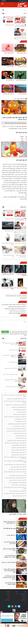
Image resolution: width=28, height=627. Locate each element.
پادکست (16, 592)
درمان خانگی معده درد (10, 535)
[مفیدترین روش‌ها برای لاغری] (20, 75)
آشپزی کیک (24, 295)
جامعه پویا (24, 126)
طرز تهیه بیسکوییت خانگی (9, 53)
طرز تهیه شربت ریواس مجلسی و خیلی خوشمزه (16, 306)
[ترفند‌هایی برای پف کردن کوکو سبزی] (21, 551)
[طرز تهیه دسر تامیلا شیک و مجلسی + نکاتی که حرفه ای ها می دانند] (21, 578)
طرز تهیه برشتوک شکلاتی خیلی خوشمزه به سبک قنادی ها (15, 308)
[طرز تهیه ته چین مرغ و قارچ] (8, 88)
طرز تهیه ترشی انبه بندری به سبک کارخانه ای (17, 310)
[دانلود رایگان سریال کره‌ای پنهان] (8, 269)
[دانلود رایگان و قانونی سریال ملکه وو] (20, 282)
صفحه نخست (7, 592)
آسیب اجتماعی (23, 600)
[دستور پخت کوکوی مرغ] (20, 61)
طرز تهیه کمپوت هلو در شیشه (11, 295)
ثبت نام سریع (7, 620)
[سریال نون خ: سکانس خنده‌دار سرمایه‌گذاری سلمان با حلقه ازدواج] (21, 571)
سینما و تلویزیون (23, 594)
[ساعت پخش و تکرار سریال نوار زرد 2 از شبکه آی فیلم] (21, 524)
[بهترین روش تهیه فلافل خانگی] (21, 530)
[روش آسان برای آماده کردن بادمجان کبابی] (21, 544)
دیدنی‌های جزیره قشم (22, 93)
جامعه (25, 592)
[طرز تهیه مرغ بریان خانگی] (20, 48)
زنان (25, 602)
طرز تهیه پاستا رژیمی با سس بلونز (8, 562)
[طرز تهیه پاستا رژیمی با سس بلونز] (21, 564)
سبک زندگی (24, 596)
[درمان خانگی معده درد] (21, 537)
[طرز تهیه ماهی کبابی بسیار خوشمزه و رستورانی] (21, 585)
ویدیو (17, 594)
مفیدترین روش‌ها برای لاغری (21, 80)
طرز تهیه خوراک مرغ (10, 80)
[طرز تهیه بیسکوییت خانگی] (8, 48)
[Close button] (27, 612)
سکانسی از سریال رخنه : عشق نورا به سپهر (17, 514)
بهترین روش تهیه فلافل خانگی (9, 528)
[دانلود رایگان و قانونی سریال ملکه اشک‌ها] (8, 282)
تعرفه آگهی (8, 600)
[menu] (2, 4)
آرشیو (9, 598)
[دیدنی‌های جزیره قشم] (20, 88)
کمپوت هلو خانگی (23, 298)
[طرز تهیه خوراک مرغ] (8, 75)
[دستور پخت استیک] (8, 61)
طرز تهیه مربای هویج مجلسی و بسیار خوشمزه (17, 313)
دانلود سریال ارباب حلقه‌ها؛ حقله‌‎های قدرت (21, 275)
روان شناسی (24, 598)
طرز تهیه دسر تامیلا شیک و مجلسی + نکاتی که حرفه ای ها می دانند (13, 304)
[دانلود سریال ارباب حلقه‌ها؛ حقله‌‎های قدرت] (20, 269)
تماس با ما (8, 594)
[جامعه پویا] (22, 5)
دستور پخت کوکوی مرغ (22, 66)
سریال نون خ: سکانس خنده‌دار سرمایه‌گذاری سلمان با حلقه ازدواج (9, 571)
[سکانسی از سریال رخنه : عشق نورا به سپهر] (14, 506)
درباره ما (8, 596)
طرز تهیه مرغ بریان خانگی (21, 53)
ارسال (5, 331)
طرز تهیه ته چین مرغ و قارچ (9, 93)
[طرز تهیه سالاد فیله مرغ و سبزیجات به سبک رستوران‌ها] (21, 558)
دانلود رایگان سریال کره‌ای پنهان (8, 274)
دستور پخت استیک (10, 66)
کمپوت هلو (19, 295)
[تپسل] (0, 622)
